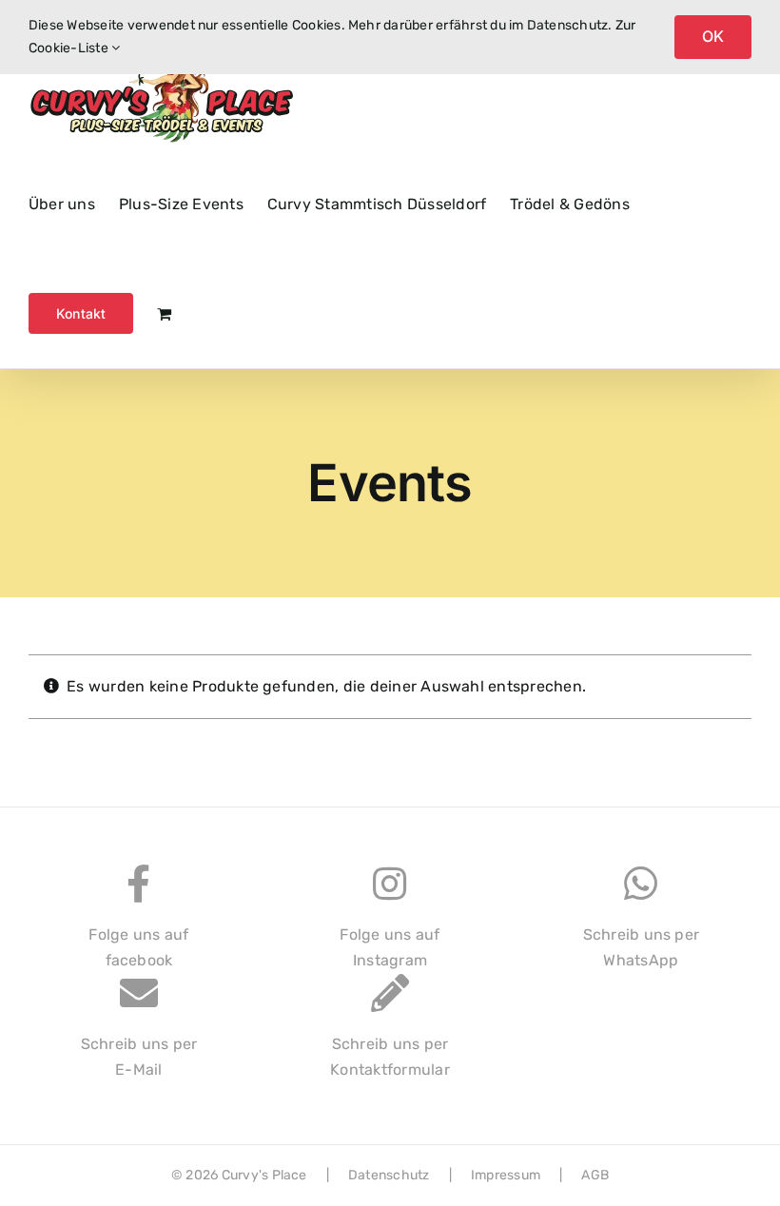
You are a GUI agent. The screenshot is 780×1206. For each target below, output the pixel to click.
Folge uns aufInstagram (389, 947)
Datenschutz (389, 1175)
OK (713, 36)
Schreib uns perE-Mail (139, 1057)
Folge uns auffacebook (138, 947)
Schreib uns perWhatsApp (641, 947)
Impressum (505, 1175)
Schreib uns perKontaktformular (390, 1057)
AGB (595, 1175)
